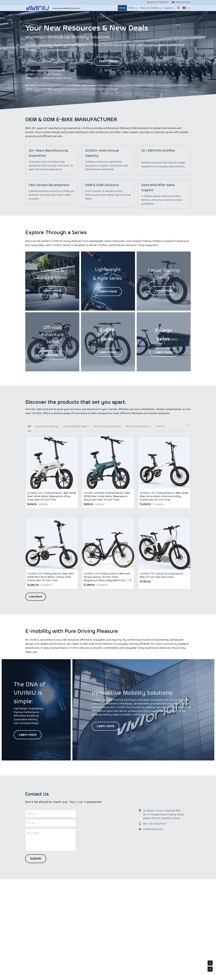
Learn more (108, 61)
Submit (35, 858)
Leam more (105, 726)
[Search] (178, 8)
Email (30, 823)
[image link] (37, 7)
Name (31, 813)
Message (33, 833)
